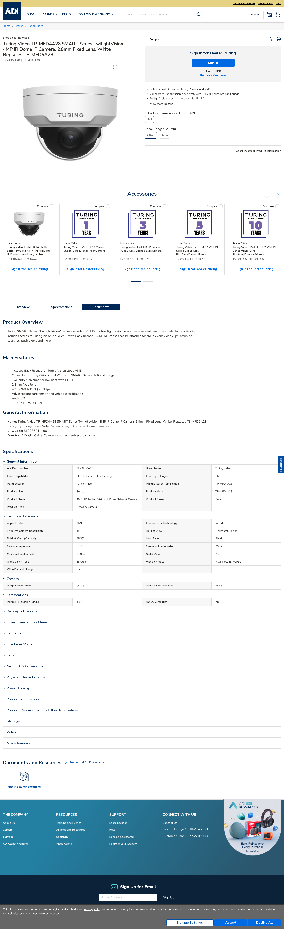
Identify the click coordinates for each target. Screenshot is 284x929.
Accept (230, 923)
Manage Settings (190, 923)
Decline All (264, 923)
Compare (155, 39)
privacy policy (92, 909)
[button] (281, 464)
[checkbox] (146, 39)
